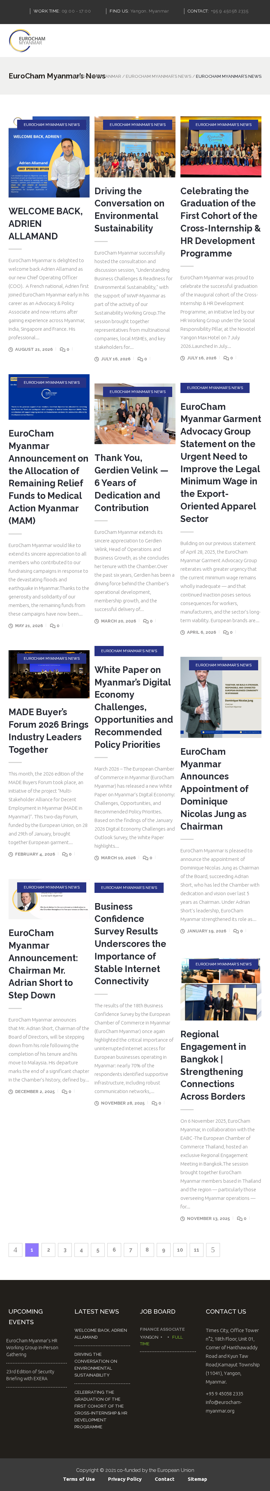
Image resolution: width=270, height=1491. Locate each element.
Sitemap (197, 1479)
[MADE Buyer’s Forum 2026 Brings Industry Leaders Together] (49, 674)
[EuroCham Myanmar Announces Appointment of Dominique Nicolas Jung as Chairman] (220, 697)
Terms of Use (79, 1479)
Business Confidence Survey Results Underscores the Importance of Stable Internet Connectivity (130, 944)
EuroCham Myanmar (97, 76)
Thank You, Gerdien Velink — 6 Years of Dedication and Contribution (131, 483)
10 (180, 1250)
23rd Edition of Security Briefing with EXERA (30, 1375)
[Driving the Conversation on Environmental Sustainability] (135, 146)
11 (196, 1250)
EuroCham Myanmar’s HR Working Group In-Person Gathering (32, 1347)
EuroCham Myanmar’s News (158, 76)
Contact (165, 1479)
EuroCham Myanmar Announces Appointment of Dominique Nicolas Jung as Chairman (214, 789)
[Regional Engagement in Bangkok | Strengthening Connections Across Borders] (220, 988)
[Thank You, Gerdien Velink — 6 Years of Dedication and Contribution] (135, 413)
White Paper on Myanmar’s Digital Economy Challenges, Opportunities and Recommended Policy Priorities (133, 707)
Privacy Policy (125, 1479)
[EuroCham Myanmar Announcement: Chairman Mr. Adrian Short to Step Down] (49, 899)
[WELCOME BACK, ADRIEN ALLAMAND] (49, 157)
